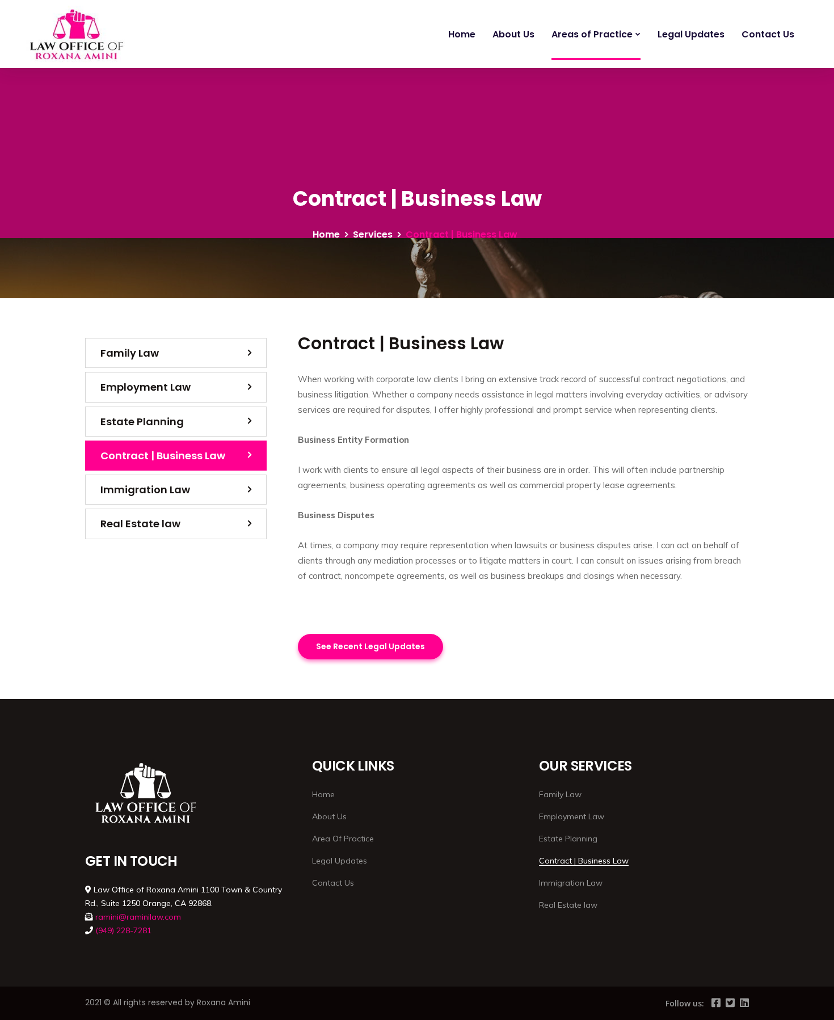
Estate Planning (142, 421)
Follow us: (684, 1003)
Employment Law (145, 387)
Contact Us (768, 34)
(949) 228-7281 (123, 930)
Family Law (129, 353)
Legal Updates (691, 34)
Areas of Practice (592, 34)
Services (373, 234)
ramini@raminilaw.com (138, 917)
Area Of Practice (343, 838)
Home (461, 34)
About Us (513, 34)
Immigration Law (145, 490)
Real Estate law (140, 524)
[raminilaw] (75, 34)
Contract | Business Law (162, 455)
